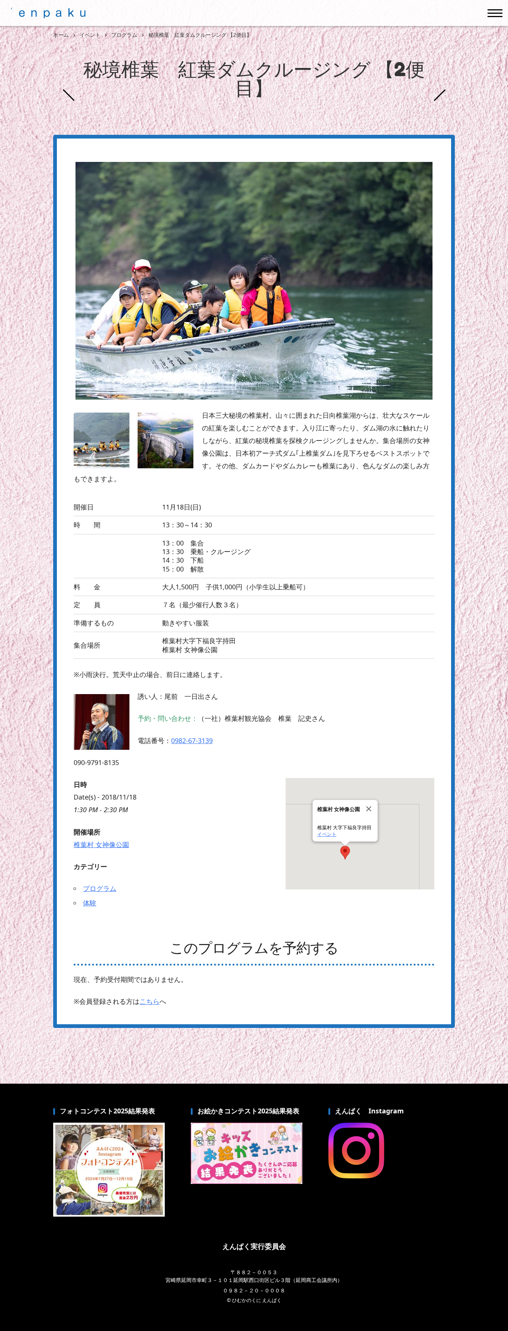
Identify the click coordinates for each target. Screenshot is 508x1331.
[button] (345, 853)
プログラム (99, 888)
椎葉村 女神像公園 (101, 844)
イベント (327, 834)
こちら (149, 1001)
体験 (89, 902)
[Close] (369, 809)
